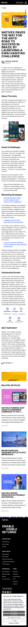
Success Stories (6, 579)
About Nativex (5, 541)
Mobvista (15, 571)
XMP (14, 579)
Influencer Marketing (7, 559)
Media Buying (5, 554)
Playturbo (15, 581)
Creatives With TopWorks (8, 561)
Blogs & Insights (6, 574)
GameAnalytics (16, 576)
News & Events (6, 571)
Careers (4, 546)
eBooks (4, 576)
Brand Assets (5, 544)
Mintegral (15, 574)
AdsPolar (15, 584)
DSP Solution (5, 556)
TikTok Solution (6, 564)
